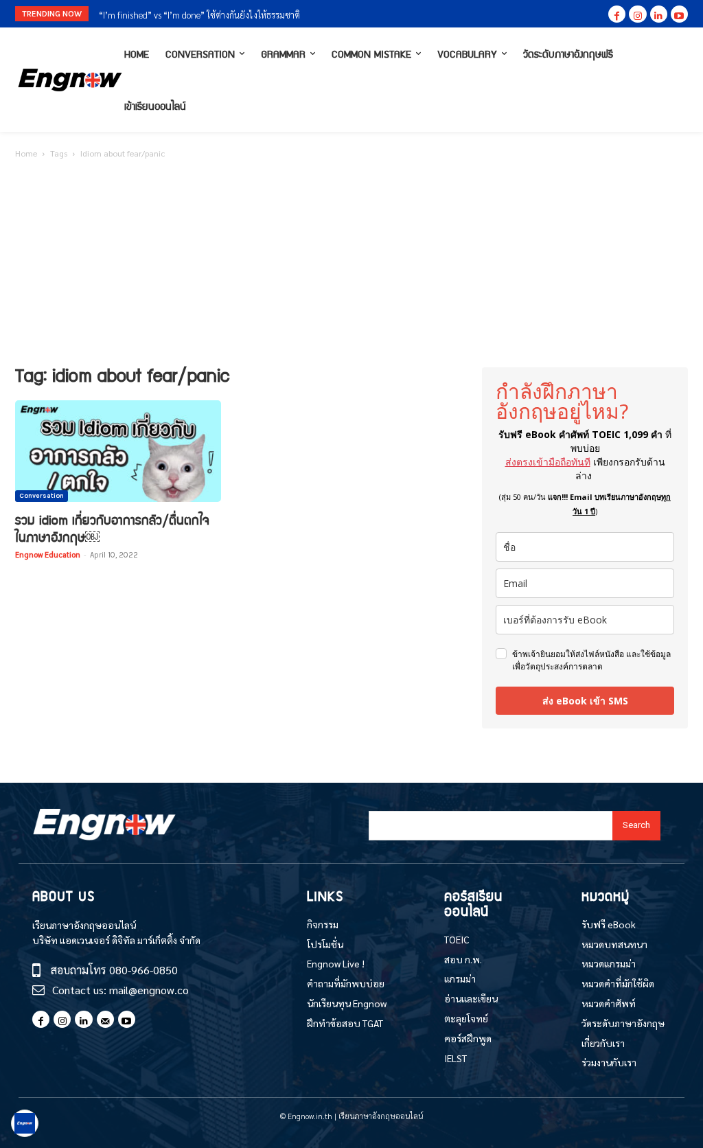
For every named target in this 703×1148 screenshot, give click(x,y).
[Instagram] (637, 14)
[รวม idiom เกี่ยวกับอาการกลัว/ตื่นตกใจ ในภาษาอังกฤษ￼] (118, 451)
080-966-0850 (143, 970)
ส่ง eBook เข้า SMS (585, 700)
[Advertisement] (351, 264)
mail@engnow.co (149, 990)
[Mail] (105, 1019)
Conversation (41, 496)
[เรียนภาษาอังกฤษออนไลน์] (65, 80)
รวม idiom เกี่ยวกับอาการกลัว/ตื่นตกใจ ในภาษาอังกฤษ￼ (112, 528)
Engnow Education (47, 554)
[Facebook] (616, 14)
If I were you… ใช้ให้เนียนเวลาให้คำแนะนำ (182, 15)
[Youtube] (679, 14)
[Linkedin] (658, 14)
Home (26, 153)
